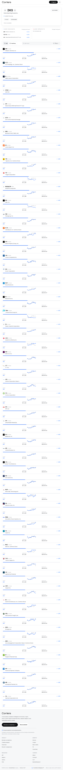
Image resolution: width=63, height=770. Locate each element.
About (34, 755)
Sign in (54, 2)
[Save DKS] (15, 10)
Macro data (35, 744)
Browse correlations (9, 725)
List (7, 43)
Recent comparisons (7, 747)
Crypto (34, 742)
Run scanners (23, 724)
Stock (6, 19)
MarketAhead (36, 762)
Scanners (4, 744)
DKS (10, 10)
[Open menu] (59, 2)
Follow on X (22, 767)
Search (3, 757)
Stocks (34, 740)
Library (3, 759)
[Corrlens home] (6, 713)
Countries (35, 749)
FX (33, 747)
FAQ (3, 762)
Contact (35, 757)
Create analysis (5, 742)
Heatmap (13, 43)
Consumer (14, 19)
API (2, 755)
